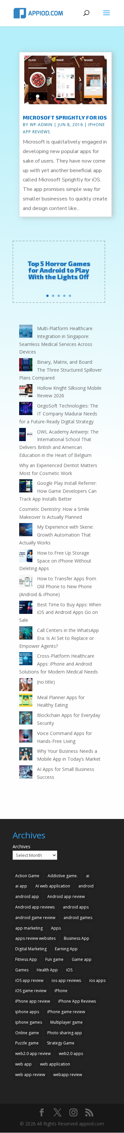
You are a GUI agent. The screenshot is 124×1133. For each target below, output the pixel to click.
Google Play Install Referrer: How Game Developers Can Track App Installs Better (58, 491)
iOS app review (29, 980)
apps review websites (35, 938)
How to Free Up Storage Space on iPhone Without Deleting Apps (55, 561)
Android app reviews (35, 907)
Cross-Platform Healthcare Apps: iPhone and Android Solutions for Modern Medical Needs (58, 664)
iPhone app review (32, 1001)
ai (87, 876)
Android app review (66, 896)
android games (77, 917)
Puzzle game (27, 1043)
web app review (30, 1074)
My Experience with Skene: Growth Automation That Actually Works (56, 535)
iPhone (61, 990)
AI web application (52, 886)
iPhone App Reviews (77, 1001)
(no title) (46, 682)
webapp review (67, 1074)
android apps (76, 907)
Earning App (66, 949)
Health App (47, 970)
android (86, 886)
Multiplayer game (66, 1022)
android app (27, 896)
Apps (56, 928)
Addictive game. (63, 876)
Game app (82, 959)
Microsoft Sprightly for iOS (65, 117)
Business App (76, 938)
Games (21, 970)
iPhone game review (66, 1011)
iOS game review (30, 990)
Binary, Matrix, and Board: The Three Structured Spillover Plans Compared (60, 370)
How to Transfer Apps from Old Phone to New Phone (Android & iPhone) (57, 586)
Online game (27, 1033)
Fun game (54, 959)
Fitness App (26, 959)
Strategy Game (60, 1043)
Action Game (27, 876)
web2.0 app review (33, 1053)
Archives (21, 846)
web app (23, 1064)
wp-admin (41, 124)
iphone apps (27, 1011)
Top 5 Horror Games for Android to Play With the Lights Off (58, 269)
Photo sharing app (64, 1033)
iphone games (28, 1022)
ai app (21, 886)
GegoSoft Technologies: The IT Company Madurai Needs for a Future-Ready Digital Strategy (58, 414)
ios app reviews (66, 980)
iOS (69, 970)
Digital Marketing (31, 949)
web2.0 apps (71, 1053)
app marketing (29, 928)
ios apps (97, 980)
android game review (35, 917)
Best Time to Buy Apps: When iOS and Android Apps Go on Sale (60, 612)
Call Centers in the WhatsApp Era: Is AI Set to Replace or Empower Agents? (59, 638)
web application (55, 1064)
